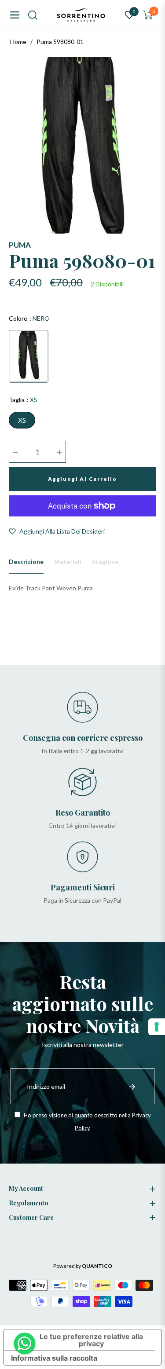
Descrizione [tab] (26, 561)
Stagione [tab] (105, 561)
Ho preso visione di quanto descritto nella (86, 1121)
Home (18, 41)
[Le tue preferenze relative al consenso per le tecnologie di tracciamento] (156, 1026)
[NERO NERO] (28, 356)
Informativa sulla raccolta (54, 1358)
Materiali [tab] (67, 561)
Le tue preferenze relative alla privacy (91, 1340)
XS (22, 420)
